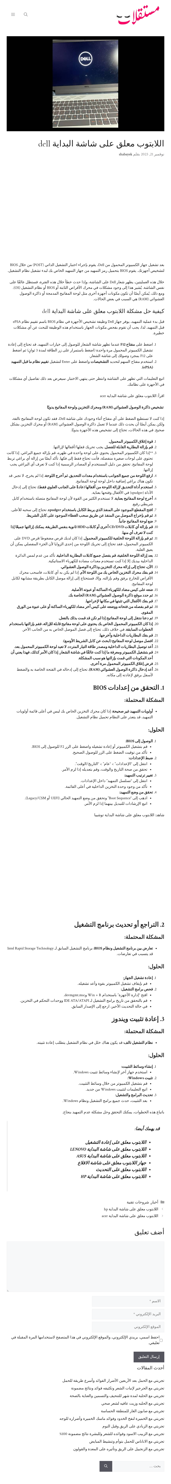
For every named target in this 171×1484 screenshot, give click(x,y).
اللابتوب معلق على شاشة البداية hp (131, 1209)
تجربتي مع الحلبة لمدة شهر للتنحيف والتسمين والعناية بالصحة (117, 1395)
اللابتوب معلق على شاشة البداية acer (128, 395)
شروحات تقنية (138, 1202)
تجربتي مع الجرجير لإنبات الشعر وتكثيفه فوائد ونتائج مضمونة (117, 1388)
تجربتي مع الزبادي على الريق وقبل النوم (133, 1426)
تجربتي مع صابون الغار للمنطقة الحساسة (132, 1411)
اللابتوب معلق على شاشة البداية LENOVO (108, 1149)
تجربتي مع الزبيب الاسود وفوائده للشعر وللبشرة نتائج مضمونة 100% (111, 1433)
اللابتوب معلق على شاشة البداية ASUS (111, 1156)
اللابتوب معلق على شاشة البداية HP (113, 1177)
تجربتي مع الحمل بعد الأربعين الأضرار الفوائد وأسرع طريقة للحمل (113, 1380)
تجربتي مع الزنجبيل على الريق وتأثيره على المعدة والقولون (118, 1449)
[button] (25, 14)
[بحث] (106, 1466)
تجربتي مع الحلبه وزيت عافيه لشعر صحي (132, 1403)
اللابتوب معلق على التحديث (121, 1170)
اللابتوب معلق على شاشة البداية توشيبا (124, 815)
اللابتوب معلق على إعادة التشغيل (115, 1142)
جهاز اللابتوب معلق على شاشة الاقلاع (112, 1163)
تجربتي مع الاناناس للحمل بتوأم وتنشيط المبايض (126, 1441)
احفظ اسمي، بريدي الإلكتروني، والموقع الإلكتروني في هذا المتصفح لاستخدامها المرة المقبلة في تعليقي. (85, 1340)
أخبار (154, 1202)
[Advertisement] (85, 212)
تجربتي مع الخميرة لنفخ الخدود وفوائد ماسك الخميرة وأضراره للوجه (111, 1418)
